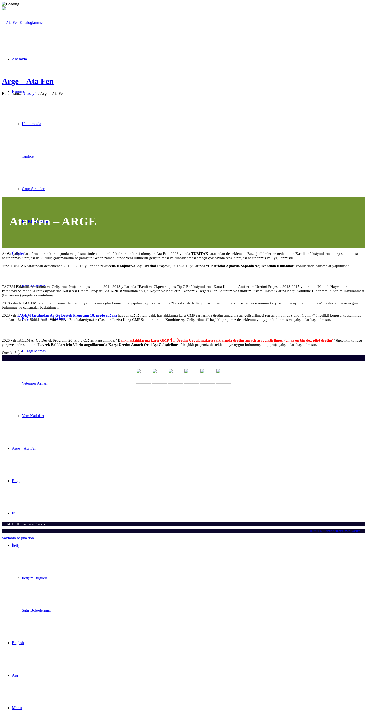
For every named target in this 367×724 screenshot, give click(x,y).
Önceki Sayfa (12, 353)
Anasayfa (29, 93)
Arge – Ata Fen (28, 81)
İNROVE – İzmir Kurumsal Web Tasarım (335, 531)
